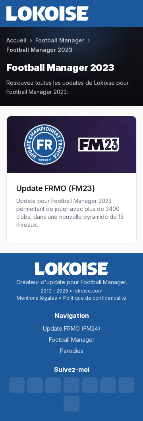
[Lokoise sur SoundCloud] (71, 403)
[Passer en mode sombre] (101, 13)
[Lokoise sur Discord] (53, 385)
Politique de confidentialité (94, 298)
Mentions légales (37, 298)
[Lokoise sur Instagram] (71, 385)
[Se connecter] (115, 13)
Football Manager (72, 339)
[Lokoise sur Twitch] (126, 385)
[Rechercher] (86, 13)
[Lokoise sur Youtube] (17, 385)
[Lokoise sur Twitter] (35, 385)
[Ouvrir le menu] (129, 13)
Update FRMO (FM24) (71, 328)
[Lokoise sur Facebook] (108, 385)
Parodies (71, 350)
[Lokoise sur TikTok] (90, 385)
